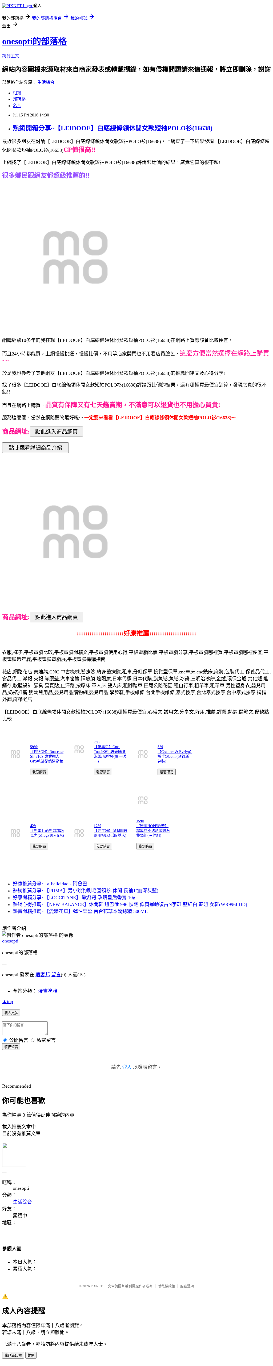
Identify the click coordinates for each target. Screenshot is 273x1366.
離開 (30, 1355)
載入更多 (11, 1013)
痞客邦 (42, 974)
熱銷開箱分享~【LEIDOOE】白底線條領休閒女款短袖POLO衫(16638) (112, 128)
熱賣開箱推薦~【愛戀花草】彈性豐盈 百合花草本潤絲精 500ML (80, 911)
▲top (7, 1001)
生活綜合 (45, 82)
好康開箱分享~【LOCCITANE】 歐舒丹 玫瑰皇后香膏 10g (74, 897)
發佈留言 (11, 1047)
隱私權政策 (166, 1286)
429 (33, 826)
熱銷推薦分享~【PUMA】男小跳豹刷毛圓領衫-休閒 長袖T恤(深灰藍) (85, 890)
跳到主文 (10, 56)
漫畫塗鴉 (47, 991)
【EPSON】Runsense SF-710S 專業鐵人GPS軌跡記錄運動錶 (46, 756)
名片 (17, 105)
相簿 (17, 93)
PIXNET (97, 1286)
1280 (97, 826)
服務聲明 (187, 1286)
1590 (140, 821)
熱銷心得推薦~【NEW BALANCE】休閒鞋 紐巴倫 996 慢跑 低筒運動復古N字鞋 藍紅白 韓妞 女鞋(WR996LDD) (130, 904)
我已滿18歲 (13, 1355)
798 (96, 742)
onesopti (10, 941)
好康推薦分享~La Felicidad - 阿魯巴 (50, 883)
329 (160, 747)
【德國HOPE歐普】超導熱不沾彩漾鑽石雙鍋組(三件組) (153, 830)
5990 (34, 747)
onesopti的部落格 (34, 41)
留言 (56, 974)
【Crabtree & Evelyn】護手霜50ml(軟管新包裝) (175, 756)
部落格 (19, 99)
